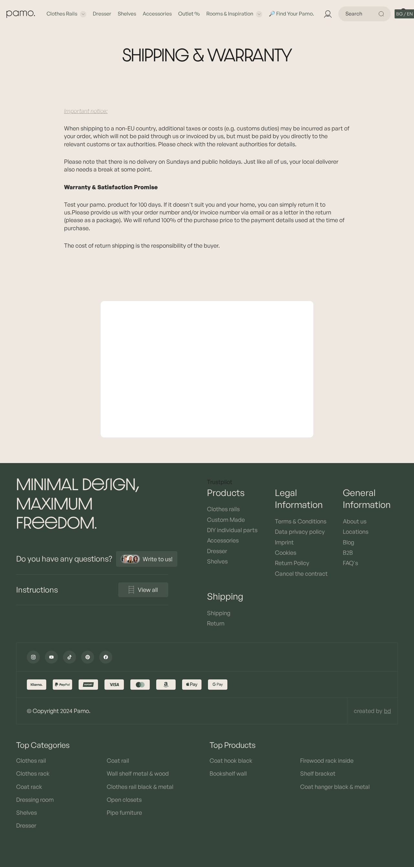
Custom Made (226, 519)
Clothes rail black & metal (140, 786)
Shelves (127, 13)
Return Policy (292, 562)
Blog (348, 542)
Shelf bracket (317, 773)
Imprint (284, 542)
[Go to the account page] (327, 14)
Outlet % (189, 13)
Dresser (102, 13)
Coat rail (118, 760)
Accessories (157, 13)
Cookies (285, 552)
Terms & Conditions (300, 521)
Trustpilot (219, 481)
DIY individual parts (232, 529)
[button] (404, 14)
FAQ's (350, 562)
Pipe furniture (124, 812)
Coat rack (29, 786)
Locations (355, 531)
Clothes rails (62, 13)
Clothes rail (31, 760)
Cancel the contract (301, 573)
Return (215, 623)
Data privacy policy (300, 531)
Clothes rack (32, 773)
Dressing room (35, 799)
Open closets (124, 799)
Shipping (218, 612)
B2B (348, 552)
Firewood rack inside (327, 760)
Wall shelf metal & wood (138, 773)
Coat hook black (231, 760)
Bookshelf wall (228, 773)
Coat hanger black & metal (335, 786)
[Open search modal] (382, 14)
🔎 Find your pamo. (291, 13)
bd (387, 710)
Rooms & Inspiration (229, 13)
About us (354, 521)
